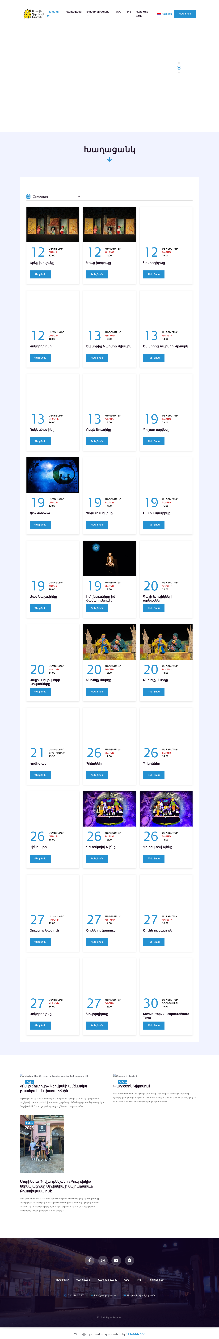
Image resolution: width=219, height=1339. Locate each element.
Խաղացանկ (74, 11)
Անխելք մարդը (98, 680)
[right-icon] (79, 196)
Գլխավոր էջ (53, 13)
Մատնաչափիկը (156, 513)
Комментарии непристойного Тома (166, 1015)
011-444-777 (76, 1295)
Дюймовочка (40, 513)
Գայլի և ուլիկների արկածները (158, 598)
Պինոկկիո (94, 763)
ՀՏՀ (118, 11)
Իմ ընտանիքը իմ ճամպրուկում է (100, 598)
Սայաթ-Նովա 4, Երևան (141, 1295)
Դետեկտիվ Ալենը (101, 847)
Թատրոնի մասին (98, 11)
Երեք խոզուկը (42, 262)
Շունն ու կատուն (44, 930)
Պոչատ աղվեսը (156, 429)
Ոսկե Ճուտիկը (42, 429)
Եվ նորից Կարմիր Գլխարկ (108, 346)
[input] (53, 196)
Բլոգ (128, 11)
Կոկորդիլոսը (154, 262)
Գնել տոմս (185, 13)
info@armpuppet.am (105, 1295)
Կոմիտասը (39, 763)
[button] (179, 63)
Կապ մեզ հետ (142, 13)
